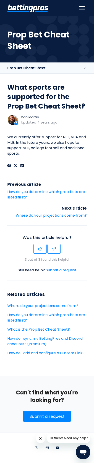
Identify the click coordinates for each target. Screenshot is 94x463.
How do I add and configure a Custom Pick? (45, 353)
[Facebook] (9, 166)
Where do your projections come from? (51, 215)
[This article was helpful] (40, 249)
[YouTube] (57, 448)
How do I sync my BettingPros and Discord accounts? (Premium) (45, 341)
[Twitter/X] (37, 448)
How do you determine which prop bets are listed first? (46, 317)
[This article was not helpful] (54, 249)
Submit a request (61, 270)
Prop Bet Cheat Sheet (26, 68)
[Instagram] (47, 448)
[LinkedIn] (22, 166)
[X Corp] (15, 166)
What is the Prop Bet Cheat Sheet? (38, 329)
